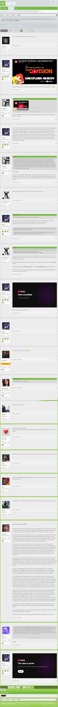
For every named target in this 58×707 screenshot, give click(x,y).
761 (9, 418)
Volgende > (33, 30)
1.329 (9, 467)
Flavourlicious (21, 26)
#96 (56, 486)
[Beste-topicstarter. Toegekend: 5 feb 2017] (5, 76)
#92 (56, 387)
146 (29, 30)
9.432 (9, 537)
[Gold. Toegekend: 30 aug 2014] (3, 76)
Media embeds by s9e (26, 705)
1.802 (9, 261)
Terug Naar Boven (51, 703)
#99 (56, 645)
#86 (56, 200)
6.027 (9, 50)
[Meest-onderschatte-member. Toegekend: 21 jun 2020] (3, 541)
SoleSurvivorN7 (5, 201)
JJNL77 (3, 414)
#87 (56, 238)
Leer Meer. (16, 20)
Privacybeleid (54, 705)
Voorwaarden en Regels (47, 705)
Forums (11, 8)
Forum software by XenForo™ (11, 705)
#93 (56, 413)
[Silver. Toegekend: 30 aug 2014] (3, 115)
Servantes (4, 534)
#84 (56, 143)
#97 (56, 509)
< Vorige (10, 30)
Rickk (3, 463)
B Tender (4, 437)
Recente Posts (15, 11)
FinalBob (4, 108)
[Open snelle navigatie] (56, 15)
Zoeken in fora (6, 11)
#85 (56, 182)
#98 (56, 617)
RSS (56, 703)
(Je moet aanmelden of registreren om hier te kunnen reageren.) (46, 687)
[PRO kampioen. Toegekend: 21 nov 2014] (3, 445)
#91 (56, 359)
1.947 (9, 112)
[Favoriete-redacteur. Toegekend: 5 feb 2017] (3, 79)
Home (45, 703)
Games (9, 26)
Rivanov (4, 510)
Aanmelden (53, 1)
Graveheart (4, 360)
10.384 (8, 366)
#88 (56, 274)
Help (42, 703)
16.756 (8, 392)
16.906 (8, 514)
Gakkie (3, 636)
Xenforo (12, 703)
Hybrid (3, 69)
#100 (56, 680)
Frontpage (4, 8)
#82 (56, 89)
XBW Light (3, 703)
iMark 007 (4, 46)
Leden (17, 8)
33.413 (8, 73)
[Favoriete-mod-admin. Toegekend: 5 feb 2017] (8, 76)
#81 (56, 45)
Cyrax (3, 487)
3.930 (9, 441)
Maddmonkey (5, 388)
